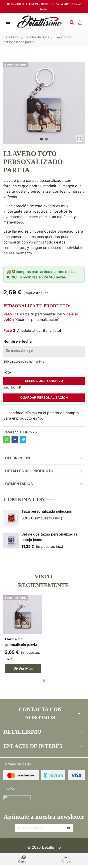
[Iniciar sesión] (80, 21)
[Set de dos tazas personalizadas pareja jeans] (11, 540)
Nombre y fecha (17, 341)
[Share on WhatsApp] (6, 439)
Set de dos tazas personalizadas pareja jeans (49, 537)
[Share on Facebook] (15, 439)
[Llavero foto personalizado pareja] (79, 138)
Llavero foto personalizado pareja (21, 641)
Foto (7, 372)
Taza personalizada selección (46, 511)
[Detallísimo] (40, 21)
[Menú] (7, 21)
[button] (41, 139)
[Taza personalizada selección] (11, 518)
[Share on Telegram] (23, 439)
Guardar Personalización (44, 397)
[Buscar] (71, 21)
